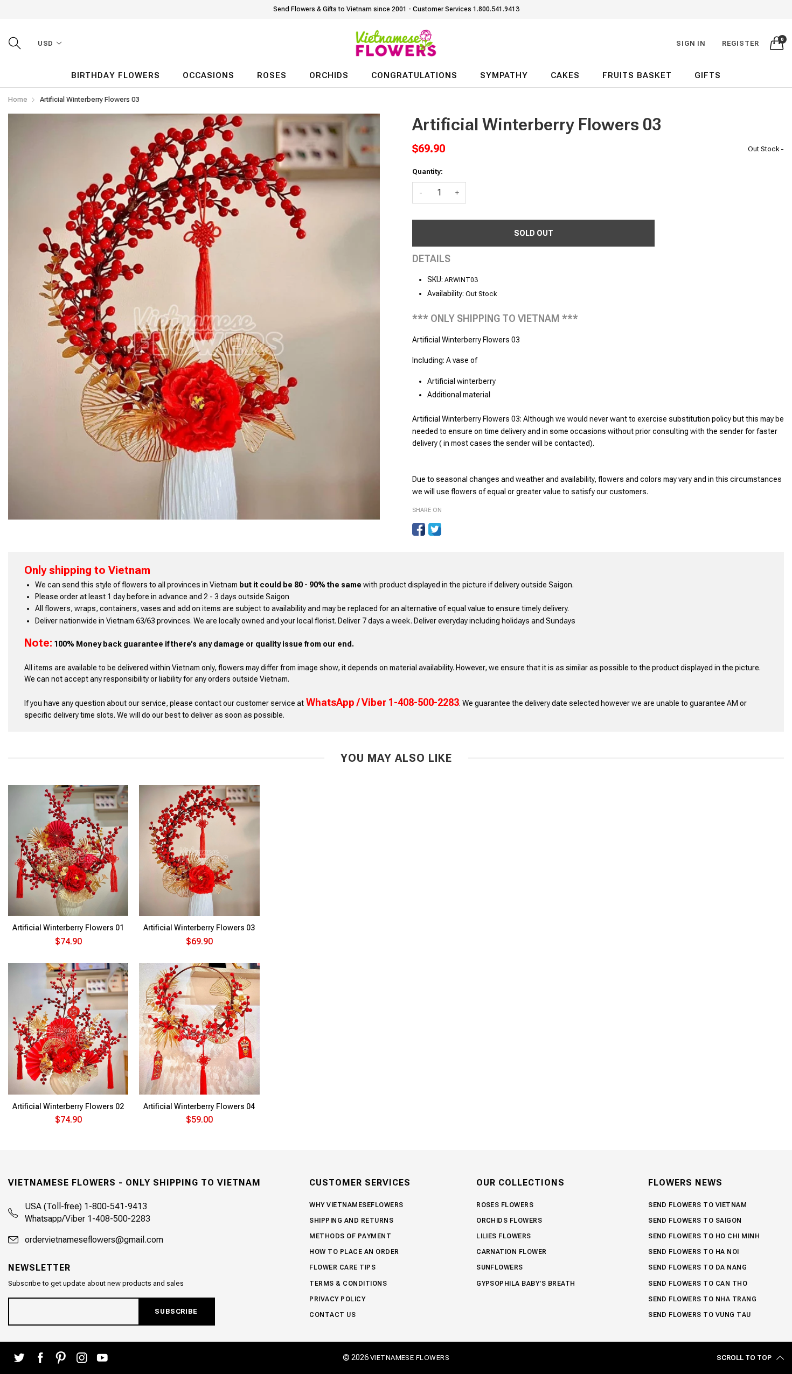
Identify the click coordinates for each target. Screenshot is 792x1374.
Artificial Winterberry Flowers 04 (199, 1106)
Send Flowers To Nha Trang (702, 1299)
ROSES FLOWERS (504, 1205)
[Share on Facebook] (418, 529)
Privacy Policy (337, 1299)
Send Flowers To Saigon (695, 1220)
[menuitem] (115, 75)
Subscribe (176, 1311)
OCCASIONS (208, 75)
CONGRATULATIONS (414, 75)
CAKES (565, 75)
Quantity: (427, 171)
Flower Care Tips (342, 1267)
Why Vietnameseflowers (356, 1205)
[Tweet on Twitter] (434, 529)
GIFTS (707, 75)
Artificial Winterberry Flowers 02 (68, 1106)
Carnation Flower (511, 1252)
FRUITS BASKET (637, 75)
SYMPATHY (504, 75)
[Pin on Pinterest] (450, 529)
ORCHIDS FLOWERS (509, 1220)
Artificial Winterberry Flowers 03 (199, 927)
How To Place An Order (354, 1252)
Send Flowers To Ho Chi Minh (704, 1236)
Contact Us (332, 1315)
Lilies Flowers (503, 1236)
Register (740, 43)
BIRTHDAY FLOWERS (115, 75)
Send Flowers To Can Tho (697, 1283)
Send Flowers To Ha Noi (693, 1252)
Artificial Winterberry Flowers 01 (68, 927)
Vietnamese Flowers (410, 1358)
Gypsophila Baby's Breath (525, 1283)
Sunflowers (499, 1267)
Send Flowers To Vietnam (697, 1205)
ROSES (272, 75)
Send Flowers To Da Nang (697, 1267)
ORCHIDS (329, 75)
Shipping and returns (351, 1220)
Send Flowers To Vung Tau (699, 1315)
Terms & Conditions (348, 1283)
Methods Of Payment (350, 1236)
